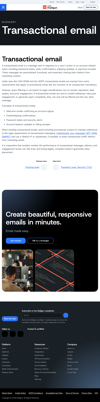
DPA (96, 393)
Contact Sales (72, 369)
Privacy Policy (87, 393)
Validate (5, 355)
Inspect (5, 359)
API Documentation (42, 359)
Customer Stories (41, 348)
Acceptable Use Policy (54, 393)
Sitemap (38, 379)
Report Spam (7, 393)
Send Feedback (41, 365)
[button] (50, 2)
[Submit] (65, 315)
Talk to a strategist (40, 240)
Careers (70, 352)
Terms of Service (72, 393)
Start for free (91, 7)
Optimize (5, 352)
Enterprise (6, 362)
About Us (70, 348)
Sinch (69, 365)
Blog (36, 376)
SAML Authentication (10, 369)
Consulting (6, 365)
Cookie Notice (20, 393)
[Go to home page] (50, 7)
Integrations (39, 352)
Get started (15, 240)
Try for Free (71, 372)
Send (4, 348)
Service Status (40, 362)
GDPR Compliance (36, 393)
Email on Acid (72, 362)
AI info (69, 355)
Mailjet (69, 359)
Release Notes (7, 372)
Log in (80, 7)
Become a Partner (42, 369)
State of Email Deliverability (45, 372)
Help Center (39, 355)
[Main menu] (3, 7)
